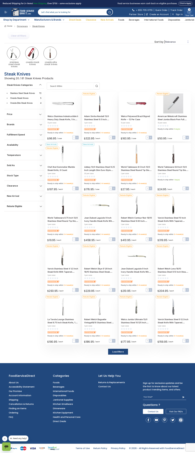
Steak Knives (38, 26)
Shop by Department (14, 19)
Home (9, 26)
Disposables (174, 19)
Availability (12, 145)
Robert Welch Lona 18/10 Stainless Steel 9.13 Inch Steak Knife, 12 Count (172, 271)
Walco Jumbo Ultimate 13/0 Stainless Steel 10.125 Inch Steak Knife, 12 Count (134, 322)
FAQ (11, 417)
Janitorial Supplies (63, 399)
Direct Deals (75, 19)
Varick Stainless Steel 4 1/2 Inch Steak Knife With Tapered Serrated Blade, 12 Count (62, 271)
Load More (118, 351)
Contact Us (104, 386)
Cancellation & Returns (21, 404)
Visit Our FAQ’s (176, 411)
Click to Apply (185, 4)
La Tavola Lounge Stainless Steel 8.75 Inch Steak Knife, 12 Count (61, 322)
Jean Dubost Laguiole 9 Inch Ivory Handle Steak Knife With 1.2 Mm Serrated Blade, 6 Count (136, 271)
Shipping (13, 399)
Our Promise (15, 391)
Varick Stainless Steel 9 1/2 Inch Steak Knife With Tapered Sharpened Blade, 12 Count (173, 322)
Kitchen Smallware (63, 404)
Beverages (134, 19)
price (9, 114)
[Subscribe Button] (183, 397)
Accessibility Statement (21, 386)
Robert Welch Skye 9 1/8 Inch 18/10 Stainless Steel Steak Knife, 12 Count (98, 271)
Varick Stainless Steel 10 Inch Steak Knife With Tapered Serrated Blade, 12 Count (172, 221)
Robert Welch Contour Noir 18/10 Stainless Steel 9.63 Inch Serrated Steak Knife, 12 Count (136, 221)
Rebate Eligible (14, 206)
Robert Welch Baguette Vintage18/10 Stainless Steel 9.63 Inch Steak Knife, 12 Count (99, 322)
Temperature (14, 155)
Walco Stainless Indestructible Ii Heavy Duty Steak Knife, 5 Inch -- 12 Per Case (62, 119)
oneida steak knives (32, 63)
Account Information (20, 395)
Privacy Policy (118, 448)
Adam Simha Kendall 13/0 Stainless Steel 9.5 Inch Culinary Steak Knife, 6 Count (98, 119)
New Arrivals (107, 19)
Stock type (13, 175)
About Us (14, 382)
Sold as (11, 165)
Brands (10, 124)
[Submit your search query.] (109, 12)
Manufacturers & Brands (47, 19)
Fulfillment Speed (16, 134)
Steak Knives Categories (20, 85)
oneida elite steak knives (50, 63)
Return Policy (100, 448)
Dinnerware (22, 26)
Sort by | (159, 41)
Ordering (13, 412)
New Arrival (13, 196)
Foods (121, 19)
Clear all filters (18, 35)
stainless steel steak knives (14, 64)
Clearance (91, 19)
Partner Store (136, 14)
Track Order (176, 10)
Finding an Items (17, 408)
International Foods (154, 19)
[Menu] (5, 12)
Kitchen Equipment (63, 412)
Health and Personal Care (66, 417)
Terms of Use (83, 448)
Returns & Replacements (111, 382)
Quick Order (161, 10)
